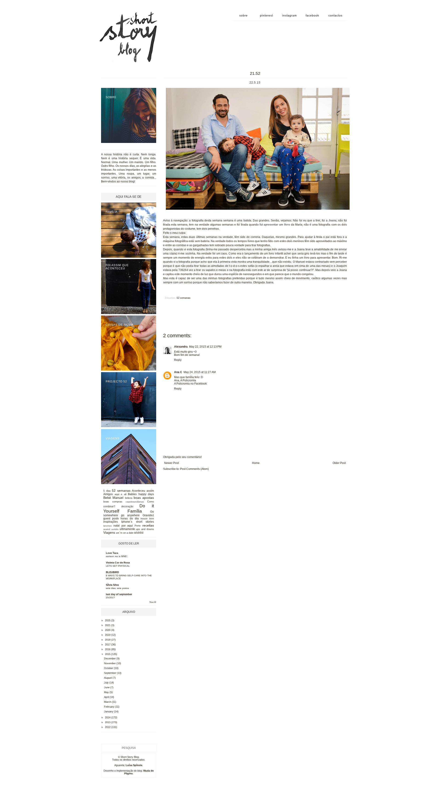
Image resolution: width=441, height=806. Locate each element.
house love (147, 518)
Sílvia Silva (112, 584)
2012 (108, 727)
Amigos (108, 494)
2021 (108, 625)
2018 (108, 639)
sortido (115, 529)
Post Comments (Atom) (194, 469)
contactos (335, 15)
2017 (108, 644)
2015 (108, 654)
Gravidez (148, 515)
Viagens (109, 532)
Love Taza (112, 553)
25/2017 (110, 597)
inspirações (110, 521)
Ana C (178, 372)
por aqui (127, 525)
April (107, 697)
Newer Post (171, 463)
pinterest (266, 15)
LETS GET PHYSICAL (118, 566)
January (109, 711)
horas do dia (130, 518)
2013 (108, 722)
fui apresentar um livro (275, 224)
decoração (127, 506)
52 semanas (183, 297)
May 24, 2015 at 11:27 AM (200, 372)
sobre (243, 15)
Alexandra (181, 346)
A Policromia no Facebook (190, 383)
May (107, 692)
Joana (332, 220)
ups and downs (145, 529)
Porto (138, 525)
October (109, 668)
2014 (108, 717)
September (110, 673)
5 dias (107, 490)
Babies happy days (141, 494)
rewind (106, 529)
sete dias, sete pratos (117, 588)
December (110, 658)
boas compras (112, 501)
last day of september (119, 594)
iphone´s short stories (137, 521)
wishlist (138, 532)
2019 (108, 634)
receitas (148, 525)
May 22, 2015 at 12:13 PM (205, 346)
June (107, 687)
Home (256, 463)
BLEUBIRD (112, 572)
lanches (107, 525)
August (108, 677)
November (110, 663)
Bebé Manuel (113, 497)
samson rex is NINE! (116, 556)
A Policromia (188, 380)
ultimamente (127, 529)
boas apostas (144, 497)
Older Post (339, 463)
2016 (108, 649)
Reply (177, 360)
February (109, 706)
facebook (312, 15)
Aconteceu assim (143, 490)
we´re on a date (124, 532)
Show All (152, 602)
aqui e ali (120, 494)
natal (116, 525)
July (106, 682)
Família (134, 511)
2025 (108, 620)
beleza (128, 497)
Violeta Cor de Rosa (118, 562)
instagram (289, 15)
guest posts (111, 518)
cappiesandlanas (135, 501)
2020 (108, 630)
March (108, 701)
